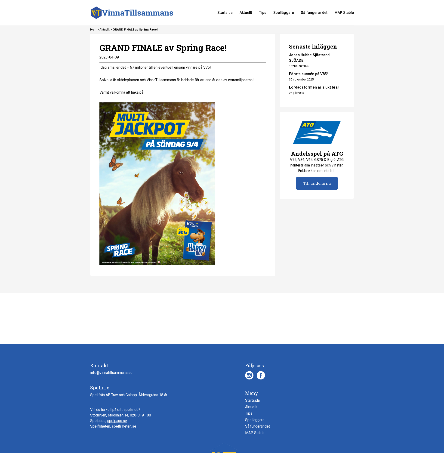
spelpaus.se (117, 421)
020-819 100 (140, 415)
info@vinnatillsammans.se (111, 372)
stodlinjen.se (118, 415)
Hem (93, 29)
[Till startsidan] (132, 13)
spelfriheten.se (124, 426)
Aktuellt (104, 29)
